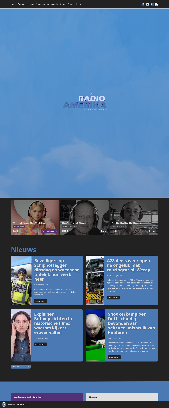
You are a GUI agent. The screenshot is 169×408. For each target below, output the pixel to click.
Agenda (54, 4)
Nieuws (62, 4)
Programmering (42, 4)
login (78, 4)
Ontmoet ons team (26, 4)
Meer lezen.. (40, 301)
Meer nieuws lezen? (20, 366)
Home (13, 4)
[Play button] (4, 404)
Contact (71, 4)
